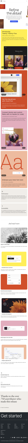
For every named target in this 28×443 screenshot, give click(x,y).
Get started (11, 416)
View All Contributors (5, 407)
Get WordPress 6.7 (14, 21)
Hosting (2, 426)
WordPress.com (3, 430)
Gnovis (2, 425)
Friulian (3, 437)
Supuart (15, 425)
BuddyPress (3, 434)
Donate (22, 426)
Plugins (8, 426)
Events (22, 425)
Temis (8, 425)
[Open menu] (27, 1)
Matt (2, 431)
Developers (15, 426)
